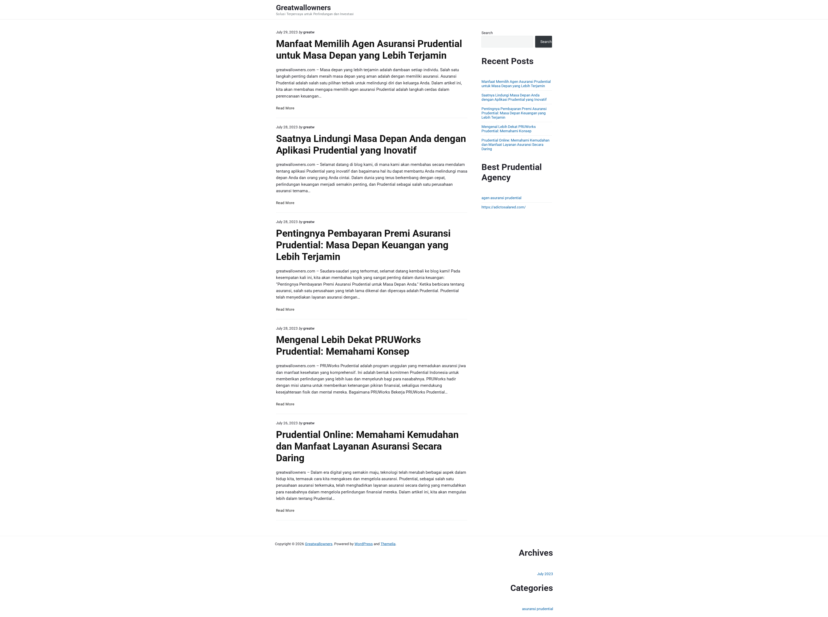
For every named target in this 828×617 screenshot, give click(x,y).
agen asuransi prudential (501, 198)
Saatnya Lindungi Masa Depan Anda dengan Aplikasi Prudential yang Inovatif (371, 144)
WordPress (363, 544)
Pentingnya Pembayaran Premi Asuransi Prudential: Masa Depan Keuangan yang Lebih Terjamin (363, 245)
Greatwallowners (318, 544)
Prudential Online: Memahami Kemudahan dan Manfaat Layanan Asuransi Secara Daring (367, 446)
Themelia (388, 544)
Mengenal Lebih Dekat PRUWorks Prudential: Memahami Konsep (348, 345)
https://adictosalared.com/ (503, 207)
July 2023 (545, 574)
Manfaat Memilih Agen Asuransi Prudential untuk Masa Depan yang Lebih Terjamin (369, 49)
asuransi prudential (537, 609)
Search (487, 33)
